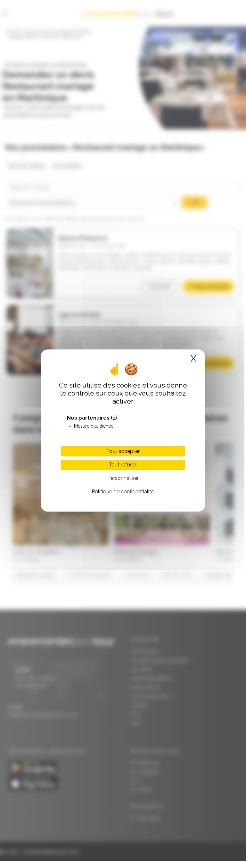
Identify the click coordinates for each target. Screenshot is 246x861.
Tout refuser (123, 465)
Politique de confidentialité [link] (123, 492)
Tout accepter (123, 451)
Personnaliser (123, 478)
